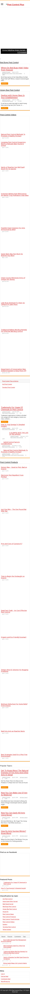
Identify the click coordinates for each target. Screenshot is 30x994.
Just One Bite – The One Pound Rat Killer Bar (13, 510)
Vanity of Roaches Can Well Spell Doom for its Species (12, 168)
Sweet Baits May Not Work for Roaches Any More (12, 255)
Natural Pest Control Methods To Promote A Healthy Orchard (13, 135)
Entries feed (4, 976)
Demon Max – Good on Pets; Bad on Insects (14, 468)
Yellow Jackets (7, 929)
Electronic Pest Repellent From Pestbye (12, 476)
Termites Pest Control (8, 387)
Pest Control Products (9, 462)
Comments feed (5, 979)
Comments (17, 936)
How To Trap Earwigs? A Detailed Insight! (13, 425)
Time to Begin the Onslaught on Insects (13, 577)
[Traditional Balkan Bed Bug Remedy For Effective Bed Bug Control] (2, 952)
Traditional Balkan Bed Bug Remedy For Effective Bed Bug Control (14, 330)
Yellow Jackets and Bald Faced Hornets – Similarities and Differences (12, 24)
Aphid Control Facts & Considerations (10, 443)
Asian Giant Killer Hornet (10, 901)
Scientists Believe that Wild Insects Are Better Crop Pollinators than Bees (15, 194)
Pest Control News (6, 455)
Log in (3, 974)
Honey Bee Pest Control (10, 90)
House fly (5, 911)
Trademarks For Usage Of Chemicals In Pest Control (12, 408)
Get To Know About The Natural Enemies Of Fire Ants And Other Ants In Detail (14, 772)
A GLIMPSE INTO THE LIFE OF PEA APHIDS (18, 433)
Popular (10, 936)
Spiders (5, 924)
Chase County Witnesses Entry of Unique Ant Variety (13, 278)
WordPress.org (5, 981)
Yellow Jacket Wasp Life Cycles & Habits (15, 963)
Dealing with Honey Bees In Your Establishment (13, 96)
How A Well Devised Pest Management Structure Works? (13, 940)
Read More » (4, 83)
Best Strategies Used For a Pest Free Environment (14, 755)
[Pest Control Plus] (15, 4)
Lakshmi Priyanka (6, 72)
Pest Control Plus (17, 990)
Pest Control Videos (17, 73)
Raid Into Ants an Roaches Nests (13, 731)
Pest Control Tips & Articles (10, 381)
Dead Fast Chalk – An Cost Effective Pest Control (14, 611)
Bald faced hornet (8, 904)
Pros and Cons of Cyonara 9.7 (11, 544)
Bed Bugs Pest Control (9, 62)
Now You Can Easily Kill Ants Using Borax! (13, 814)
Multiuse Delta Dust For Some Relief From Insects (14, 705)
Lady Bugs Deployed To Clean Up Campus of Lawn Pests (13, 303)
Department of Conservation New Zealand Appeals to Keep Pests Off (13, 370)
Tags (24, 936)
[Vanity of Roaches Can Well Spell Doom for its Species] (2, 957)
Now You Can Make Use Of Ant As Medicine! (14, 794)
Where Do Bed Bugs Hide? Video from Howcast (14, 69)
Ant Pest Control (7, 384)
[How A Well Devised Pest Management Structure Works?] (1, 940)
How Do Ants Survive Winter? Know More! (13, 832)
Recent (3, 936)
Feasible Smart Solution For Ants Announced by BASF (13, 229)
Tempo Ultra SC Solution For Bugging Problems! (14, 670)
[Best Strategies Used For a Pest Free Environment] (2, 946)
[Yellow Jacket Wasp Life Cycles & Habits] (1, 963)
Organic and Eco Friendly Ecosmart (13, 637)
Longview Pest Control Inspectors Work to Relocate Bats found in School (13, 144)
